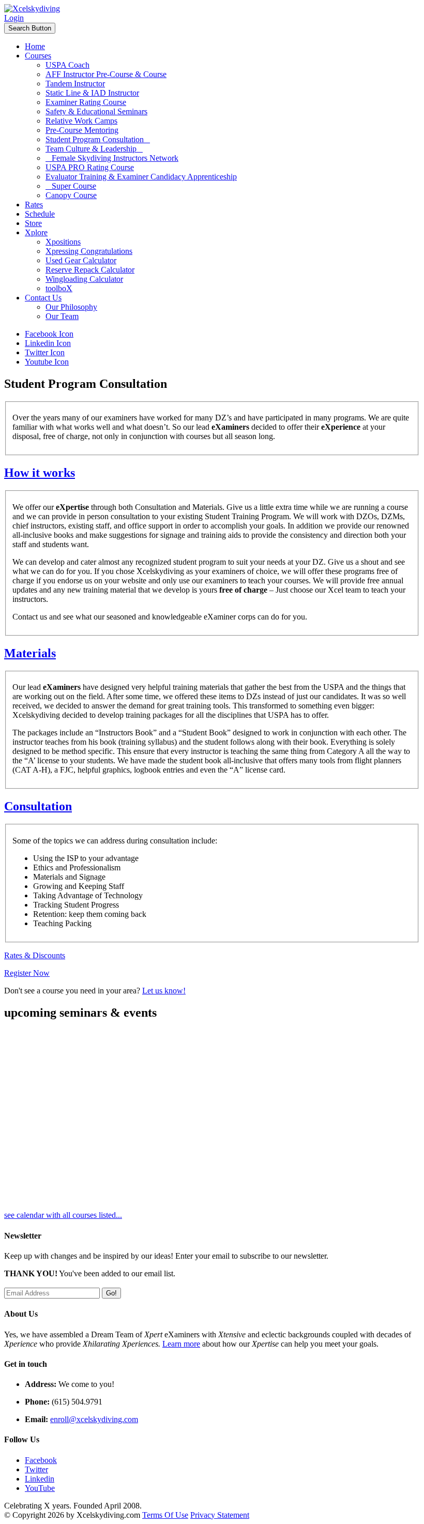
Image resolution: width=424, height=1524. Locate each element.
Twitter (36, 1469)
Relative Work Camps (81, 120)
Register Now (27, 973)
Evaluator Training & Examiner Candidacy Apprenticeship (141, 176)
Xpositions (63, 241)
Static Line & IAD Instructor (92, 92)
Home (35, 46)
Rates (34, 204)
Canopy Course (71, 195)
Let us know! (164, 990)
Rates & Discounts (34, 955)
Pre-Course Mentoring (82, 130)
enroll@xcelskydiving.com (94, 1419)
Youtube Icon (47, 361)
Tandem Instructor (75, 83)
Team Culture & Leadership (94, 148)
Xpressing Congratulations (89, 251)
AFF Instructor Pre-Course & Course (106, 74)
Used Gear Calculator (81, 260)
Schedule (40, 213)
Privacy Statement (219, 1515)
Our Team (62, 316)
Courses (38, 55)
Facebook (41, 1460)
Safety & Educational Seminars (96, 111)
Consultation (38, 806)
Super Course (71, 186)
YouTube (40, 1488)
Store (33, 223)
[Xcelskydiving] (32, 8)
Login (14, 17)
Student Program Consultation (98, 139)
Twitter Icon (45, 352)
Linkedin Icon (48, 343)
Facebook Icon (49, 333)
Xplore (36, 232)
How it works (39, 472)
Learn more (181, 1343)
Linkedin (39, 1478)
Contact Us (43, 297)
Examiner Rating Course (86, 102)
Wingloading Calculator (84, 279)
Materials (30, 653)
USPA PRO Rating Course (90, 167)
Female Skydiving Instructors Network (112, 158)
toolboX (59, 288)
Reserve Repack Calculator (90, 269)
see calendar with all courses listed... (63, 1215)
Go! (111, 1293)
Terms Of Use (165, 1515)
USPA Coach (67, 65)
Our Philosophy (71, 307)
